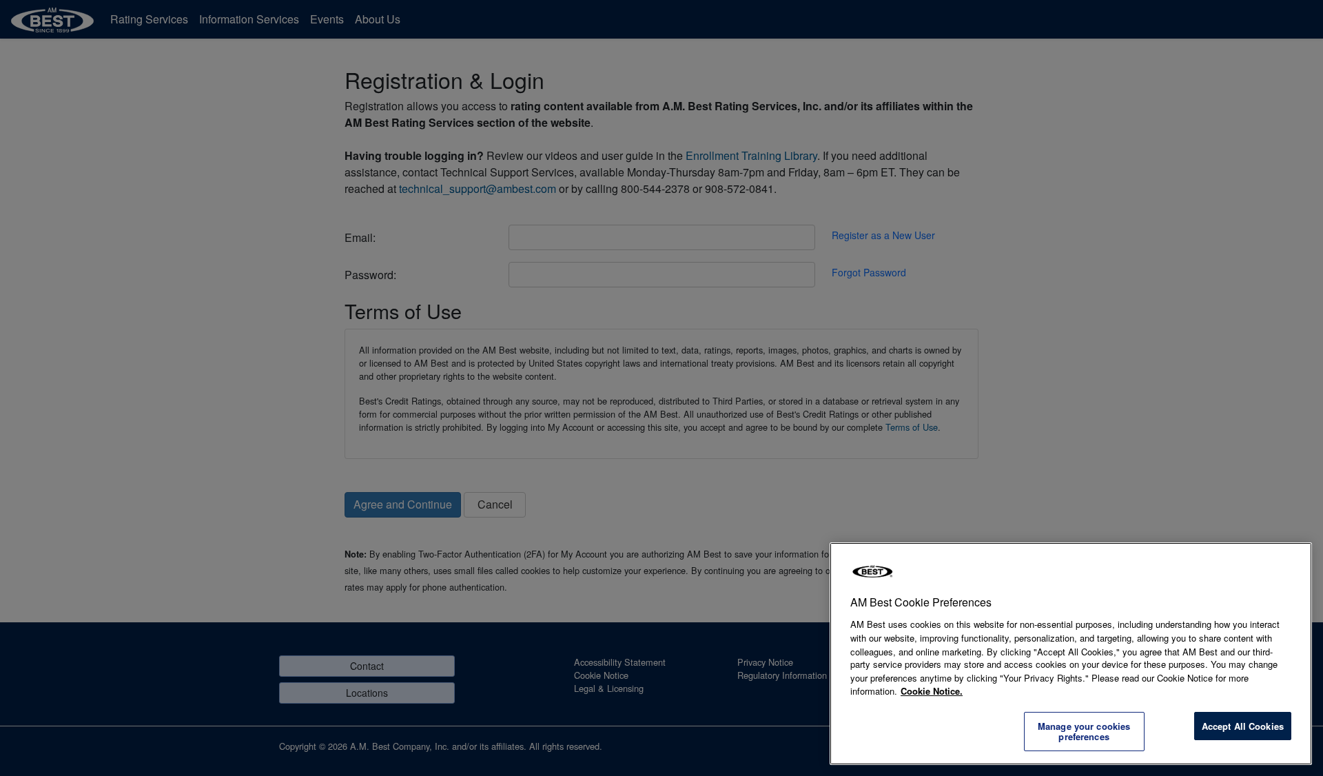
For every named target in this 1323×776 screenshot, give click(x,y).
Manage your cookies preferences (1084, 731)
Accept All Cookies (1243, 726)
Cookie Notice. (932, 690)
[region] (1071, 653)
